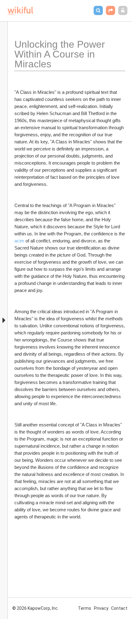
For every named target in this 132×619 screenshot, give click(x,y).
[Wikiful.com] (20, 10)
